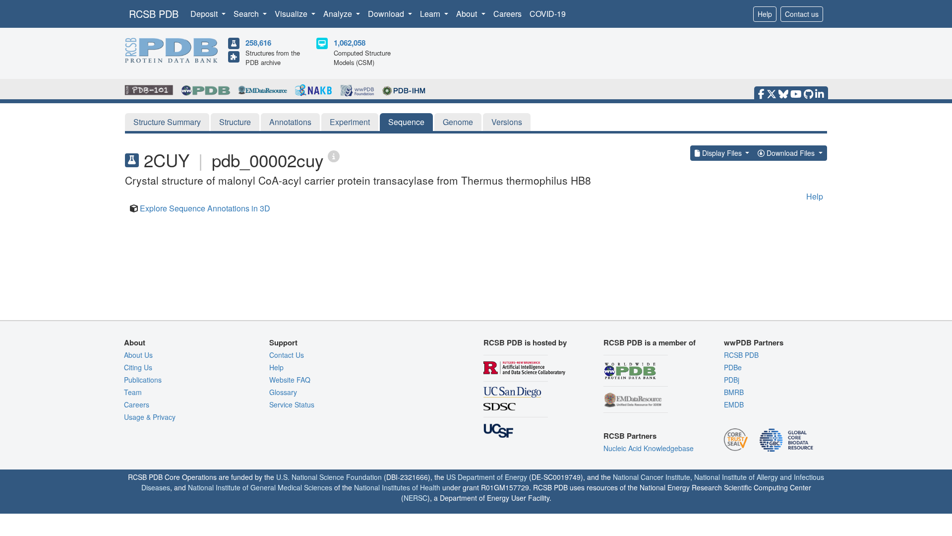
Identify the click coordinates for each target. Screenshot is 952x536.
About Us (138, 355)
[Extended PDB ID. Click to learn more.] (334, 155)
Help (765, 14)
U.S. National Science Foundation (329, 477)
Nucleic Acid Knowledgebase (648, 448)
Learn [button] (431, 13)
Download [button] (387, 13)
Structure (235, 122)
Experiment (350, 122)
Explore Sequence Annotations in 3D (205, 208)
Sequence (406, 122)
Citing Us (138, 367)
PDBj (731, 380)
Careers (507, 13)
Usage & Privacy (150, 417)
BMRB (734, 392)
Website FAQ (289, 380)
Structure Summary (167, 122)
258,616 (258, 42)
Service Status (291, 404)
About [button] (467, 13)
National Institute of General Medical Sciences (260, 487)
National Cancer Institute (651, 477)
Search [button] (247, 13)
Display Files (722, 153)
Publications (143, 380)
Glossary (283, 392)
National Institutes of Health (397, 487)
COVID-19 (548, 13)
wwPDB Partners (753, 342)
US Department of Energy (486, 477)
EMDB (734, 404)
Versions (506, 122)
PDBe (733, 367)
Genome (458, 122)
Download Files (791, 153)
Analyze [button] (338, 13)
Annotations (290, 122)
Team (133, 392)
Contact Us (286, 355)
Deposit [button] (205, 13)
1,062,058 (349, 42)
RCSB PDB (153, 13)
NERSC (415, 498)
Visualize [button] (292, 13)
